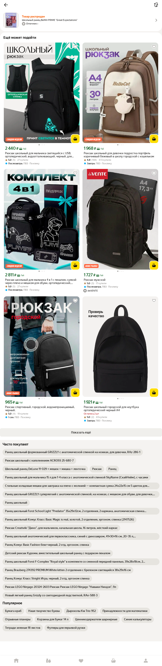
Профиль (146, 661)
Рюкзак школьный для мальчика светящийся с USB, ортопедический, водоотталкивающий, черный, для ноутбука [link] (38, 155)
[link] (73, 452)
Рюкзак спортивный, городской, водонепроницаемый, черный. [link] (40, 408)
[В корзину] (75, 138)
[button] (5, 4)
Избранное (81, 661)
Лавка (48, 661)
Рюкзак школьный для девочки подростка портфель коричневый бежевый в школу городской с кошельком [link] (119, 155)
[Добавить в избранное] (75, 46)
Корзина (113, 661)
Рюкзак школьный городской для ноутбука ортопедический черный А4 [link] (111, 408)
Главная (16, 661)
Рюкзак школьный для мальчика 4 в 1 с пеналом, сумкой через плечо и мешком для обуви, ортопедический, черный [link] (40, 281)
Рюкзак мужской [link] (94, 279)
